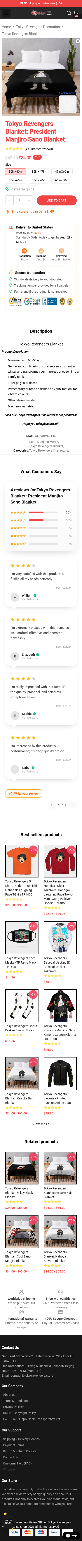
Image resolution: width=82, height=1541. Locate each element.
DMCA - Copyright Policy (19, 1413)
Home (6, 27)
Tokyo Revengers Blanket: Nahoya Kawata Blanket (55, 1256)
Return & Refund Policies (19, 1451)
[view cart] (76, 13)
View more (41, 1124)
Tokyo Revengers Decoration (38, 27)
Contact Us (10, 1457)
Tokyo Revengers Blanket (21, 34)
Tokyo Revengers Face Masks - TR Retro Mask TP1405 (20, 962)
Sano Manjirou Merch (43, 442)
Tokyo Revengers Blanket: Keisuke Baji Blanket (19, 1098)
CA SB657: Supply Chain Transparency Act (31, 1419)
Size (8, 164)
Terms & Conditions (16, 1401)
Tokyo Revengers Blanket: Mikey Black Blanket (19, 1193)
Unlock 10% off (9, 1521)
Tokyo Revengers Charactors (48, 450)
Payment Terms (13, 1445)
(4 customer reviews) (38, 149)
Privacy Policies (13, 1407)
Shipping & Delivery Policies (21, 1439)
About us (9, 1394)
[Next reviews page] (73, 805)
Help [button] (74, 1535)
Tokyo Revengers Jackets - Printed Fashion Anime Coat (57, 1098)
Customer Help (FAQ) (17, 1463)
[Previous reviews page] (52, 805)
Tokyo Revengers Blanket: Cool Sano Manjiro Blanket (18, 1256)
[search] (69, 13)
